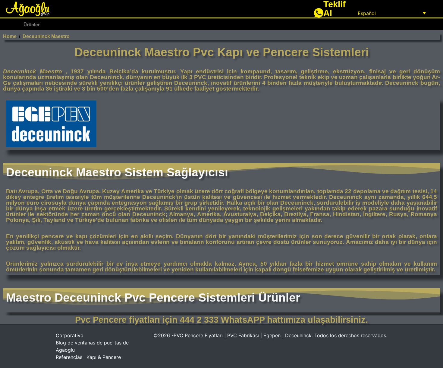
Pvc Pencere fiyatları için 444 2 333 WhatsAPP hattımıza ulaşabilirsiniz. (221, 320)
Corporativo (69, 335)
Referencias (69, 357)
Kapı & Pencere (103, 357)
